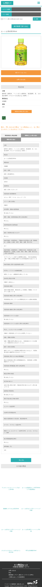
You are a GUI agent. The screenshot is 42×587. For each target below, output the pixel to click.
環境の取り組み (11, 139)
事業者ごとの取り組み (31, 135)
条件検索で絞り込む (21, 26)
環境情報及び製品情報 (11, 135)
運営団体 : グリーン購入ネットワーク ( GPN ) (21, 575)
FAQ (10, 572)
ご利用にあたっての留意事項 (16, 577)
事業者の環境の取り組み (21, 111)
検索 (37, 19)
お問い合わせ (12, 570)
